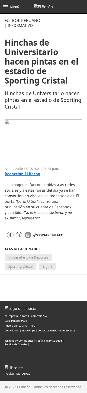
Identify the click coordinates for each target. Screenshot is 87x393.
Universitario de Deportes (28, 257)
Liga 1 (47, 266)
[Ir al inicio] (43, 6)
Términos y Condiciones (19, 340)
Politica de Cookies (16, 344)
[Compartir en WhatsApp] (28, 235)
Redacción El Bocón (22, 174)
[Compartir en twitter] (19, 235)
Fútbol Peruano (22, 20)
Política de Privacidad (49, 340)
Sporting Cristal (20, 266)
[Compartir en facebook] (10, 235)
